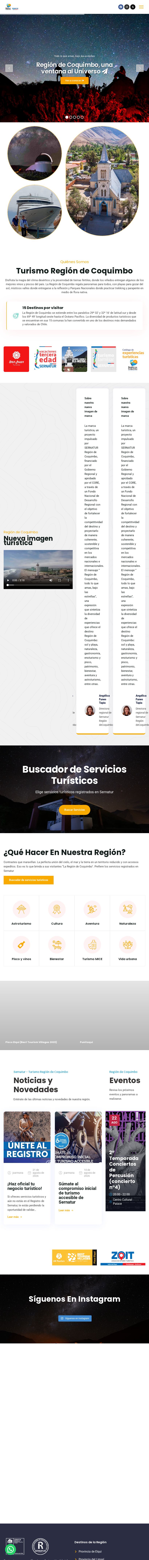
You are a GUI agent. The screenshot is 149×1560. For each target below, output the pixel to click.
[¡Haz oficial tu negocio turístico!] (27, 1137)
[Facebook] (120, 6)
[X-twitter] (132, 6)
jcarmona (18, 1172)
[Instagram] (126, 6)
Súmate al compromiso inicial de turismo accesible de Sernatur (77, 1193)
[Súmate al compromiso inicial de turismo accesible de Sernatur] (78, 1137)
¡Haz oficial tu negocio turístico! (24, 1186)
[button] (10, 1549)
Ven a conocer (73, 80)
